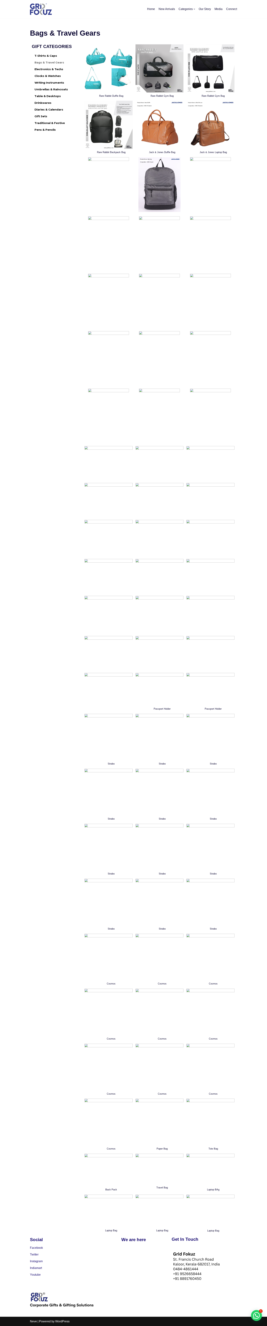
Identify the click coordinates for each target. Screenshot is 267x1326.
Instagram (36, 1261)
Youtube (35, 1274)
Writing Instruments (49, 82)
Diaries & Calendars (49, 109)
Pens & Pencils (45, 129)
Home (151, 9)
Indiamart (36, 1267)
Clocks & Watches (48, 76)
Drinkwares (43, 103)
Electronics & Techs (49, 69)
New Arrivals (167, 9)
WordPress (62, 1321)
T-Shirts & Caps (46, 55)
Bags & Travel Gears (49, 62)
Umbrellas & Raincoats (51, 89)
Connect (231, 9)
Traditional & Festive (50, 123)
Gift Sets (41, 116)
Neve (33, 1321)
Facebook (36, 1247)
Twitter (34, 1254)
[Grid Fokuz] (41, 9)
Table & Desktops (48, 96)
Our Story (205, 9)
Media (219, 9)
